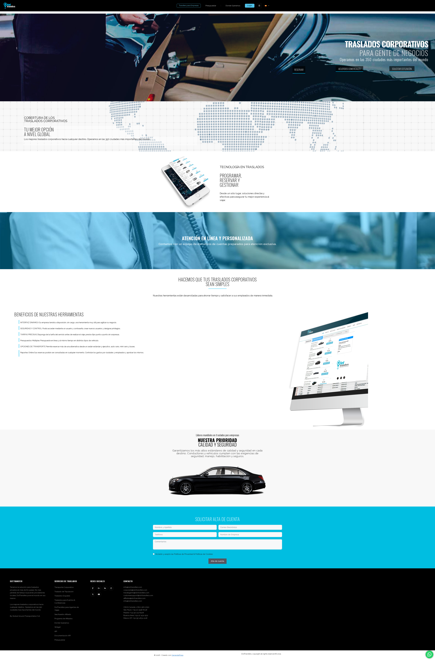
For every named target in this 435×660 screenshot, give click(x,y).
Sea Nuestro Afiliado (62, 614)
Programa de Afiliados (63, 619)
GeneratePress (177, 655)
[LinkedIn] (105, 588)
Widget (57, 627)
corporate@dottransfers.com (135, 590)
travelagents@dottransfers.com (136, 593)
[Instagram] (111, 588)
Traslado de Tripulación (64, 592)
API (55, 631)
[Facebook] (92, 588)
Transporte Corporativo (64, 587)
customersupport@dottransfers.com (138, 595)
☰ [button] (259, 5)
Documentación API (62, 636)
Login (249, 6)
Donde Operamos (233, 6)
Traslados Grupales (62, 596)
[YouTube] (99, 594)
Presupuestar (210, 6)
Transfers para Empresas (189, 6)
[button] (268, 6)
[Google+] (99, 588)
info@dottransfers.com (132, 587)
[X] (92, 594)
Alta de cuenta (217, 561)
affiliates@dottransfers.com (134, 598)
